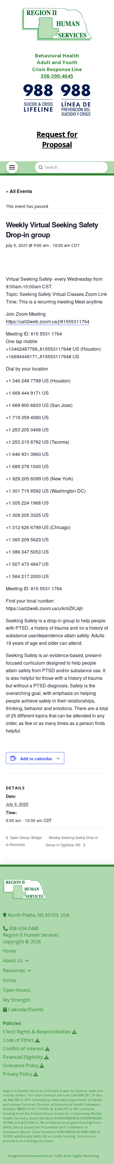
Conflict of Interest (24, 1048)
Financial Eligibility (23, 1057)
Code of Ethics (19, 1040)
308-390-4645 (57, 76)
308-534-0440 (23, 928)
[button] (12, 167)
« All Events (19, 191)
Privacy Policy (18, 1074)
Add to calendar (36, 758)
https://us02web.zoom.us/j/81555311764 (47, 321)
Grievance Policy (21, 1065)
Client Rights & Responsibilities (37, 1031)
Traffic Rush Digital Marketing (76, 1156)
